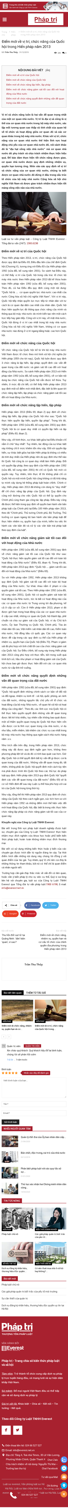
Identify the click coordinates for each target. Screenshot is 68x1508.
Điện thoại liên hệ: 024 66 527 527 (23, 1445)
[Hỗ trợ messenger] (64, 1468)
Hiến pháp (7, 1021)
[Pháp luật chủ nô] (17, 1218)
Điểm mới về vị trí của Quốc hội (22, 75)
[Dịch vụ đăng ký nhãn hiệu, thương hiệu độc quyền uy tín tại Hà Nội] (17, 1253)
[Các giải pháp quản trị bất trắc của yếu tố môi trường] (50, 1218)
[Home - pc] (34, 6)
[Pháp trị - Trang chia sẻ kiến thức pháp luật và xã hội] (17, 1329)
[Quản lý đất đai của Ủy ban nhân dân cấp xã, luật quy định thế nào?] (10, 1141)
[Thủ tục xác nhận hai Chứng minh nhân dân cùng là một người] (10, 1188)
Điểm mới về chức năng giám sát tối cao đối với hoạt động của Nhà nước (35, 91)
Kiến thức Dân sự (43, 1264)
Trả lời (10, 1059)
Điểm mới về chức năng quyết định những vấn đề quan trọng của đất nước (35, 100)
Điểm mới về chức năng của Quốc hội (26, 80)
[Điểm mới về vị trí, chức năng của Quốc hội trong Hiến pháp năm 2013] (50, 1010)
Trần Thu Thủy (11, 52)
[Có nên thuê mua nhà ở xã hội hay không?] (50, 1253)
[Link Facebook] (6, 1430)
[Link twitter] (18, 1430)
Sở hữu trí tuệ (9, 1264)
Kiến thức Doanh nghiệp (46, 1229)
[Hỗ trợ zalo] (64, 1460)
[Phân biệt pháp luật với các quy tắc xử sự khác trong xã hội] (10, 1172)
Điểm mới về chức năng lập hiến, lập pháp (28, 84)
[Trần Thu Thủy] (13, 969)
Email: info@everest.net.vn (19, 1450)
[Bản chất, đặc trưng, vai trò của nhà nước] (10, 1157)
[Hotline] (64, 1477)
